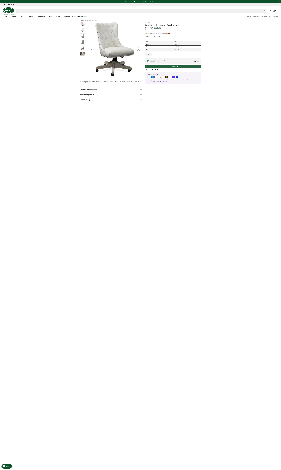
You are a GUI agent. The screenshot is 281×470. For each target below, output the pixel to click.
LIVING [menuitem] (5, 17)
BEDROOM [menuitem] (14, 17)
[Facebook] (4, 4)
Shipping (147, 29)
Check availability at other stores (195, 61)
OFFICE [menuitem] (31, 17)
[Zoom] (138, 24)
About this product (87, 95)
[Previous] (90, 49)
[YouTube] (9, 4)
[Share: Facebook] (150, 69)
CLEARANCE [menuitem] (76, 17)
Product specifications (88, 90)
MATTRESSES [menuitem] (41, 17)
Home (81, 20)
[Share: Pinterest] (155, 69)
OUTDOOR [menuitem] (67, 17)
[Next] (138, 49)
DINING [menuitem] (23, 17)
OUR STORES (266, 17)
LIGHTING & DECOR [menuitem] (54, 17)
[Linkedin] (13, 4)
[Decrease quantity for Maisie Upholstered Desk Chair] (146, 55)
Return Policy (85, 100)
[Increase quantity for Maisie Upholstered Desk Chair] (150, 55)
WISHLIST (275, 17)
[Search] (264, 11)
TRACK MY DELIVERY (253, 17)
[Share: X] (153, 69)
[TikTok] (11, 4)
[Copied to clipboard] (158, 69)
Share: (147, 69)
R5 (145, 22)
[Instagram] (6, 4)
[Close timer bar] (279, 1)
